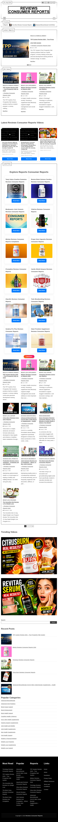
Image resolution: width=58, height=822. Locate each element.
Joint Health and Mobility (28, 458)
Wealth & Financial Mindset (38, 35)
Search (3, 620)
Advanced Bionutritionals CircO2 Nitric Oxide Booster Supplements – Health (29, 419)
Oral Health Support (6, 735)
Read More (32, 61)
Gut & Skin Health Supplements (10, 719)
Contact (46, 789)
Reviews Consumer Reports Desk (41, 45)
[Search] (54, 18)
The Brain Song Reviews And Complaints (6, 799)
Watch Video (10, 158)
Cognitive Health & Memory (47, 458)
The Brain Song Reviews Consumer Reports (8, 792)
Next (33, 526)
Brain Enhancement (44, 415)
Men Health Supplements (8, 732)
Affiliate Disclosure (49, 781)
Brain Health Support (7, 713)
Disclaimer (47, 775)
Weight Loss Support (45, 85)
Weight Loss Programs (9, 500)
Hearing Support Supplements (9, 723)
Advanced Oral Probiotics (10, 458)
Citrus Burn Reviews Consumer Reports (24, 672)
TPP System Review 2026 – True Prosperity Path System (10, 89)
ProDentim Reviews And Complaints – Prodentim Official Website (11, 462)
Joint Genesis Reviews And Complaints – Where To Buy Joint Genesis (29, 462)
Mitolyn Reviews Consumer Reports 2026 (24, 647)
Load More (29, 356)
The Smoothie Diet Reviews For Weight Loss (8, 785)
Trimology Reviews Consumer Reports (23, 660)
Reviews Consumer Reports (34, 815)
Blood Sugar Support (7, 707)
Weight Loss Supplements (28, 85)
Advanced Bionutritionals (28, 415)
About (45, 772)
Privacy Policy (48, 778)
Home (45, 769)
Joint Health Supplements (8, 729)
